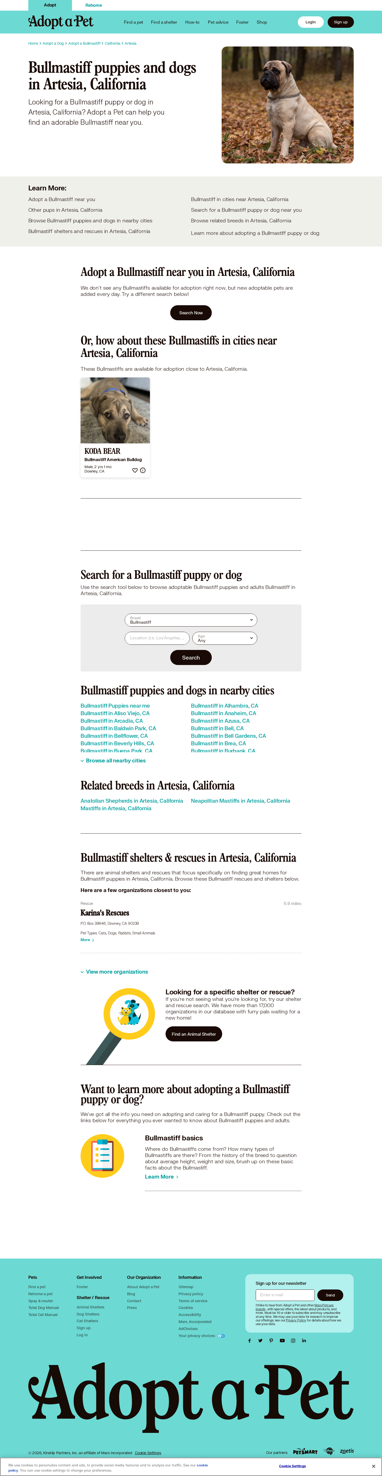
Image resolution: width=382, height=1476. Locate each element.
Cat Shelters (87, 1321)
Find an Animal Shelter (194, 1034)
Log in (82, 1335)
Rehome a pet (40, 1294)
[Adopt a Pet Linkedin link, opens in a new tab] (304, 1341)
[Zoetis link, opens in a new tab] (347, 1451)
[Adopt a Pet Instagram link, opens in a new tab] (294, 1341)
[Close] (373, 1466)
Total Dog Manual (43, 1307)
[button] (135, 470)
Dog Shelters (88, 1314)
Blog (131, 1294)
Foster (242, 21)
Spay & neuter (40, 1301)
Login (310, 22)
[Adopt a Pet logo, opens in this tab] (191, 1402)
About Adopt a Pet (143, 1287)
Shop (262, 21)
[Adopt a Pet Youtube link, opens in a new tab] (283, 1341)
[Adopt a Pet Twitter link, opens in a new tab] (261, 1341)
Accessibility (190, 1314)
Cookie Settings (148, 1453)
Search (191, 657)
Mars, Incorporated (195, 1321)
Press (132, 1307)
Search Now (191, 312)
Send (330, 1295)
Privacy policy (191, 1294)
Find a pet (37, 1287)
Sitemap (186, 1287)
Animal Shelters (90, 1307)
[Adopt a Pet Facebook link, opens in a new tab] (250, 1341)
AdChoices (188, 1328)
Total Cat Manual (43, 1314)
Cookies (186, 1307)
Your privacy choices (197, 1335)
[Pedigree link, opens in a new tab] (329, 1451)
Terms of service (193, 1301)
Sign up (341, 22)
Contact (134, 1301)
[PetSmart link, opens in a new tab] (305, 1451)
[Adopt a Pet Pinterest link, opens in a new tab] (272, 1341)
